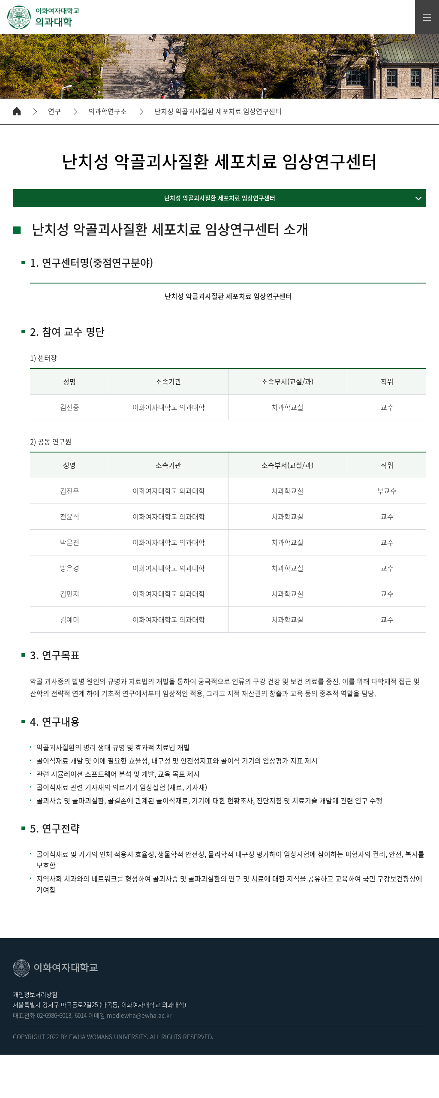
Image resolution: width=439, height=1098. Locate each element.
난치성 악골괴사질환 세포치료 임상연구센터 (218, 111)
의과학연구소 (107, 111)
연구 (54, 111)
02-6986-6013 (54, 1015)
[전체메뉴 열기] (427, 17)
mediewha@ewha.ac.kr (139, 1015)
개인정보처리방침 (35, 994)
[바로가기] (43, 17)
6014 (81, 1015)
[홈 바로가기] (17, 111)
